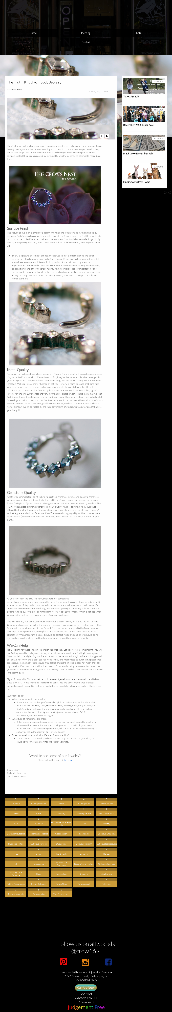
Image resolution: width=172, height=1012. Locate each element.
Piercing (68, 760)
